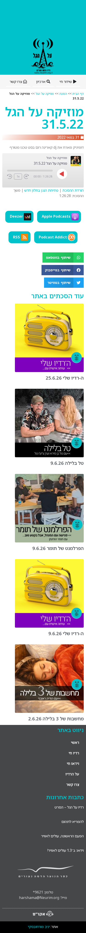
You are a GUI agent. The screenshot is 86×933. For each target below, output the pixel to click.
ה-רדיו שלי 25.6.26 (65, 378)
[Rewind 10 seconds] (9, 176)
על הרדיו (72, 774)
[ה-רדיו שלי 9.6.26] (49, 626)
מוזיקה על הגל (45, 93)
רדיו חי (74, 753)
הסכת (63, 93)
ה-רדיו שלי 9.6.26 (66, 633)
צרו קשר (72, 784)
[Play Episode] (62, 174)
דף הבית (78, 93)
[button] (63, 257)
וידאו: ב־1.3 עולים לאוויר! (65, 850)
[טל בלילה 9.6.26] (49, 455)
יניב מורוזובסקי (39, 926)
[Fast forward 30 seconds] (26, 176)
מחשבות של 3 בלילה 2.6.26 (56, 719)
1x (18, 176)
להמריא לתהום (72, 821)
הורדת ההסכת (73, 190)
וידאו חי (73, 763)
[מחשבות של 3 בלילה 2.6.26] (49, 711)
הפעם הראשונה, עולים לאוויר (62, 835)
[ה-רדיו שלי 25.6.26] (49, 370)
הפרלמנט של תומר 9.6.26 (58, 548)
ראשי (75, 742)
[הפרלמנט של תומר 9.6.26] (49, 541)
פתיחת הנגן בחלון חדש (41, 190)
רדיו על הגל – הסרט (69, 807)
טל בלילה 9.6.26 (67, 463)
